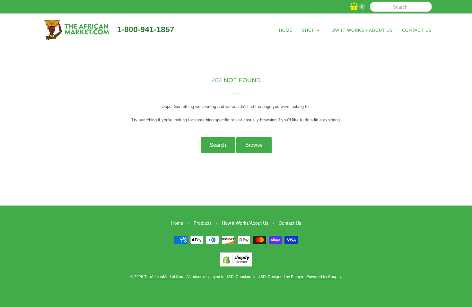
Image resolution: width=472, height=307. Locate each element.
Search (218, 145)
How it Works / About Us (360, 30)
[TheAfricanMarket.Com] (76, 37)
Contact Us (417, 30)
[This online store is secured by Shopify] (236, 264)
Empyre (297, 276)
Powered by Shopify (323, 276)
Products (203, 223)
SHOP (308, 30)
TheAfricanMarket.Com (164, 276)
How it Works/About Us (245, 223)
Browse (254, 145)
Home (286, 30)
